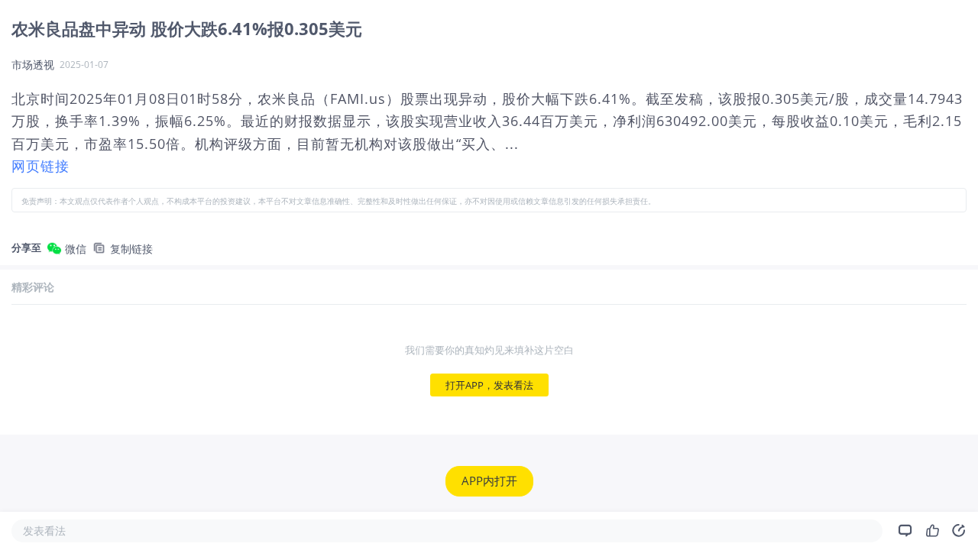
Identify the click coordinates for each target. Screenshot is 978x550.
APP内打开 (489, 481)
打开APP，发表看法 (489, 385)
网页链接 (40, 166)
